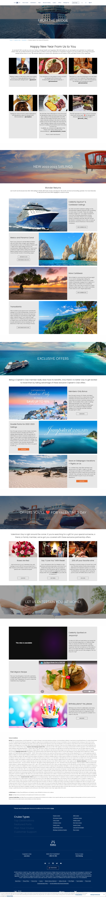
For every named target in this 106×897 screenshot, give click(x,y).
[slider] (23, 66)
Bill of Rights (71, 881)
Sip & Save (83, 578)
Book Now (23, 449)
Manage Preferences (95, 894)
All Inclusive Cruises (57, 818)
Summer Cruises (76, 825)
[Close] (104, 894)
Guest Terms (18, 881)
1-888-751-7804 (53, 856)
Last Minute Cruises (77, 818)
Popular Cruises (56, 815)
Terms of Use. (10, 896)
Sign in (90, 2)
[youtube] (60, 863)
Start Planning (79, 856)
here (52, 808)
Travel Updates (79, 881)
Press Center (88, 881)
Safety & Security (62, 881)
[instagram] (53, 863)
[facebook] (49, 863)
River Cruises (76, 830)
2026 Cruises (76, 815)
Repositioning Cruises (58, 827)
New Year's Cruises (77, 822)
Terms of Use (34, 881)
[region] (53, 894)
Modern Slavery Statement (51, 881)
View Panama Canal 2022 (23, 259)
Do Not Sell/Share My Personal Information (59, 883)
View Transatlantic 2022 (23, 327)
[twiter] (57, 863)
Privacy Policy (26, 881)
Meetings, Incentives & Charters (60, 830)
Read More (82, 718)
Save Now (23, 578)
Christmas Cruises (57, 822)
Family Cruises (56, 825)
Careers (41, 881)
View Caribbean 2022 (81, 227)
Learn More (81, 413)
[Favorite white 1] (86, 3)
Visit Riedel (52, 578)
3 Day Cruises (56, 820)
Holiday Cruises (76, 820)
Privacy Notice (78, 894)
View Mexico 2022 (23, 256)
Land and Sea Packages (78, 827)
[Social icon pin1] (45, 863)
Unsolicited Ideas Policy (42, 883)
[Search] (82, 2)
